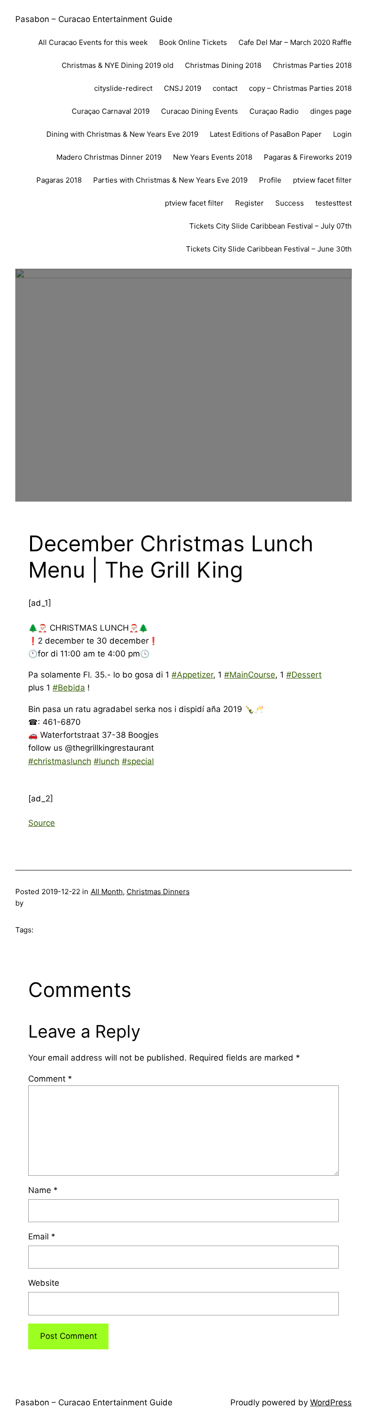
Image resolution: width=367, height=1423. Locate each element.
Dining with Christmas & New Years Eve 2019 (122, 134)
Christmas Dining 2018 (223, 65)
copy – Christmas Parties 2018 (300, 88)
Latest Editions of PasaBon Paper (266, 134)
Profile (270, 180)
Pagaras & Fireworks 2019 (308, 157)
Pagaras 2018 (59, 180)
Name (43, 1190)
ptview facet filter (322, 180)
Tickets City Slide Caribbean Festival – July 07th (270, 225)
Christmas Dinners (158, 891)
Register (249, 203)
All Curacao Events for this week (93, 42)
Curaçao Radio (274, 111)
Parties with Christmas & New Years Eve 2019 (170, 180)
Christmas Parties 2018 (312, 65)
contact (225, 88)
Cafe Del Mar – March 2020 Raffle (295, 42)
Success (289, 203)
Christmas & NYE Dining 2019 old (117, 65)
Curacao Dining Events (199, 111)
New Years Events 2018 (212, 157)
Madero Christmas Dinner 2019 (109, 157)
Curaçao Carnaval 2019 (111, 111)
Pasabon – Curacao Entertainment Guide (94, 19)
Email (41, 1236)
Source (41, 823)
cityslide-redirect (123, 88)
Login (342, 134)
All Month (107, 891)
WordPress (331, 1402)
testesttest (333, 203)
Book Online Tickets (193, 42)
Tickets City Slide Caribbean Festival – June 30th (269, 248)
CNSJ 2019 (182, 88)
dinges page (331, 111)
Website (43, 1283)
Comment (50, 1079)
